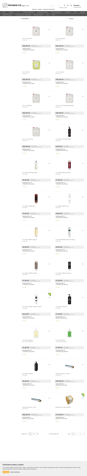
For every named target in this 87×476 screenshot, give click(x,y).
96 (37, 434)
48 (33, 434)
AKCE (4, 12)
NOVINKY (11, 12)
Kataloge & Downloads (49, 9)
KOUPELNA (67, 12)
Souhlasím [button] (6, 472)
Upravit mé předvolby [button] (15, 472)
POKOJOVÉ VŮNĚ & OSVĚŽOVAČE (23, 14)
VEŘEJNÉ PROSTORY (7, 14)
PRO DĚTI (82, 12)
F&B (75, 12)
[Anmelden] (64, 5)
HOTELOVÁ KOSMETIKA (28, 12)
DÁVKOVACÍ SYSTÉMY (43, 12)
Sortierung (71, 18)
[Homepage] (16, 7)
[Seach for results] (52, 6)
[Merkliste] (67, 5)
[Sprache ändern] (61, 5)
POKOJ (53, 14)
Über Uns (34, 9)
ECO (18, 12)
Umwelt (40, 9)
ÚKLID (47, 14)
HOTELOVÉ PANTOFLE (56, 12)
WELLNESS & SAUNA (38, 14)
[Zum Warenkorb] (71, 5)
